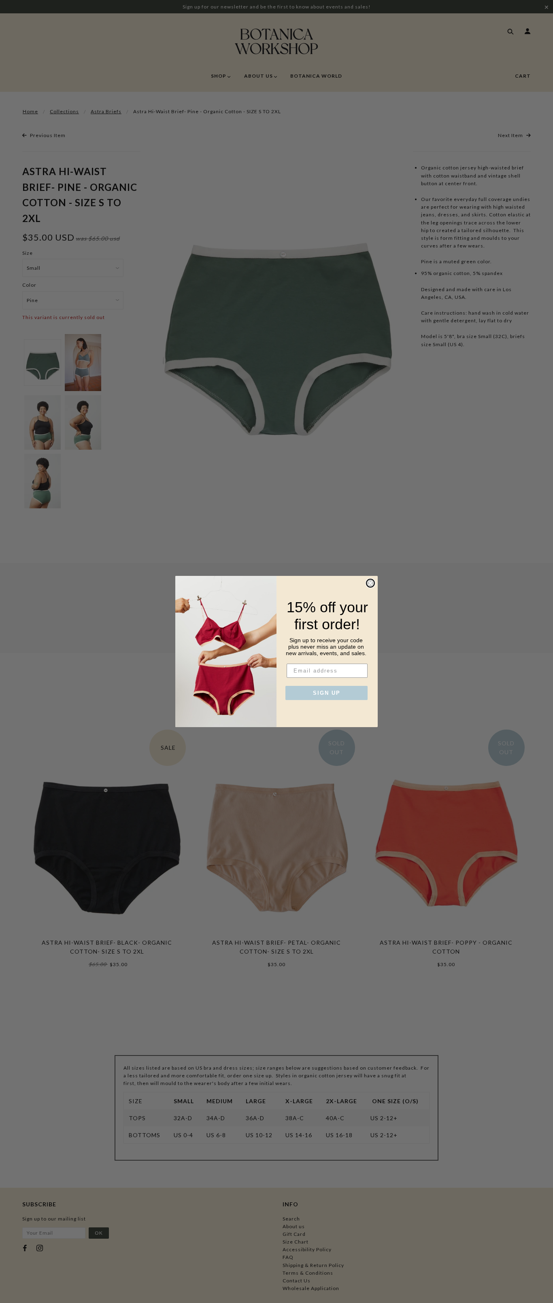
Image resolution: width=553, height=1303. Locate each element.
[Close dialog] (370, 583)
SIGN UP (326, 693)
